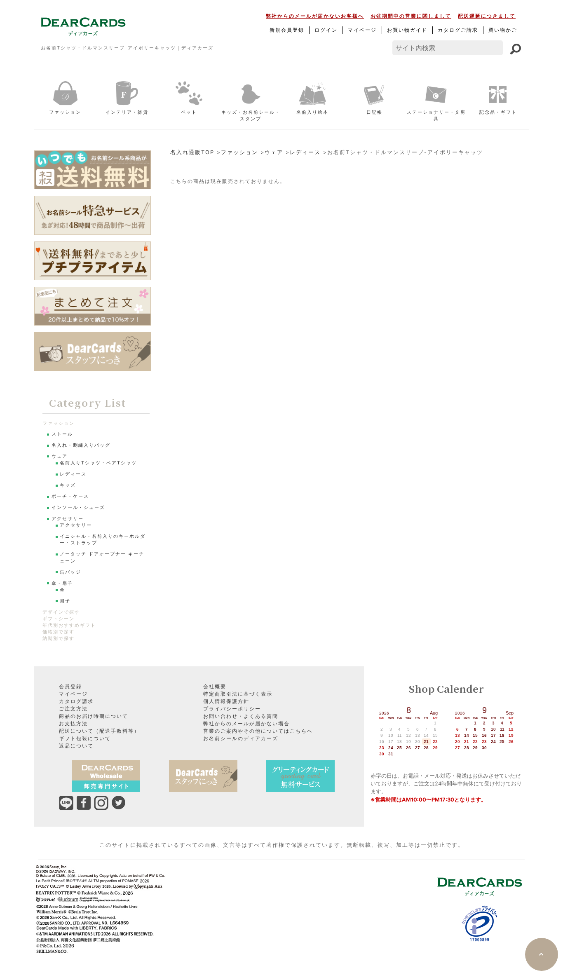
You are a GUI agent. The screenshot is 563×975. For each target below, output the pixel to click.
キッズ (68, 485)
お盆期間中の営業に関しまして (411, 16)
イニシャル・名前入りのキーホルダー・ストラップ (102, 540)
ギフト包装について (85, 738)
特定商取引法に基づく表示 (237, 694)
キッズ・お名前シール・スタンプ (250, 115)
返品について (76, 746)
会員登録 (70, 686)
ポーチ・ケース (70, 496)
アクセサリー (68, 518)
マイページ (362, 30)
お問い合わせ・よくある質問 (240, 716)
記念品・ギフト (498, 112)
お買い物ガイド (407, 30)
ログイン (326, 30)
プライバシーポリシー (232, 708)
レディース (305, 152)
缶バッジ (70, 572)
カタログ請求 (76, 701)
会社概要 (214, 686)
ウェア (274, 152)
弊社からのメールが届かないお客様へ (315, 16)
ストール (62, 434)
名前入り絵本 (312, 112)
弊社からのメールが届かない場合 (246, 723)
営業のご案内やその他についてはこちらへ (258, 731)
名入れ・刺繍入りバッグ (81, 445)
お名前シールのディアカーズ (240, 738)
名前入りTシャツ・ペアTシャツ (98, 463)
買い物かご (502, 30)
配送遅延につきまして (487, 16)
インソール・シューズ (78, 507)
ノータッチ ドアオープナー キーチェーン (102, 557)
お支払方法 (73, 723)
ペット (189, 112)
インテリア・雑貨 (127, 112)
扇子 (65, 601)
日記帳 (374, 112)
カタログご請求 (458, 30)
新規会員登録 (287, 30)
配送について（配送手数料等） (99, 731)
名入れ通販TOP (192, 152)
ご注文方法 (73, 708)
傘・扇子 (62, 583)
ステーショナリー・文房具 (436, 115)
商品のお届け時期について (93, 716)
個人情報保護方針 (226, 701)
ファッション (65, 112)
